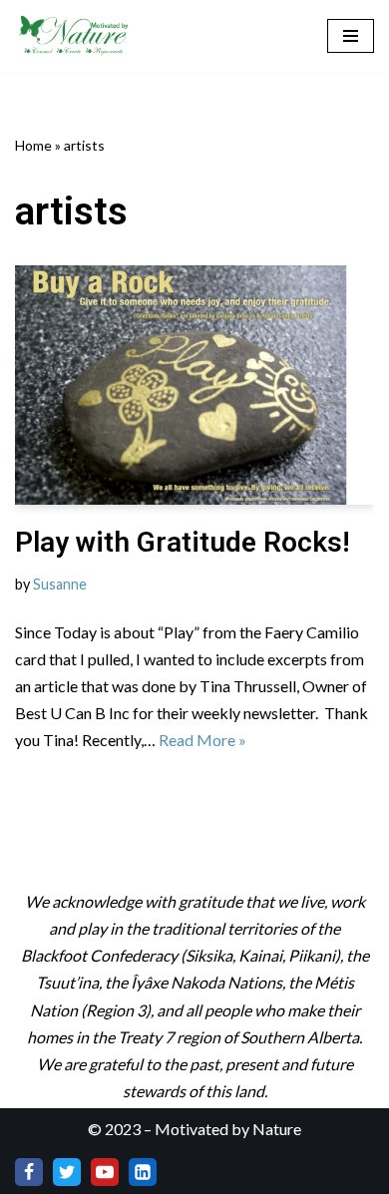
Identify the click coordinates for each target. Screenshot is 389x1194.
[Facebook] (29, 1172)
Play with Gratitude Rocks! (182, 542)
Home (33, 145)
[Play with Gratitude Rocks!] (194, 385)
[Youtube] (105, 1172)
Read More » (202, 739)
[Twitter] (67, 1172)
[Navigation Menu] (350, 36)
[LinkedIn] (143, 1172)
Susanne (60, 584)
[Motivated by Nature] (75, 36)
